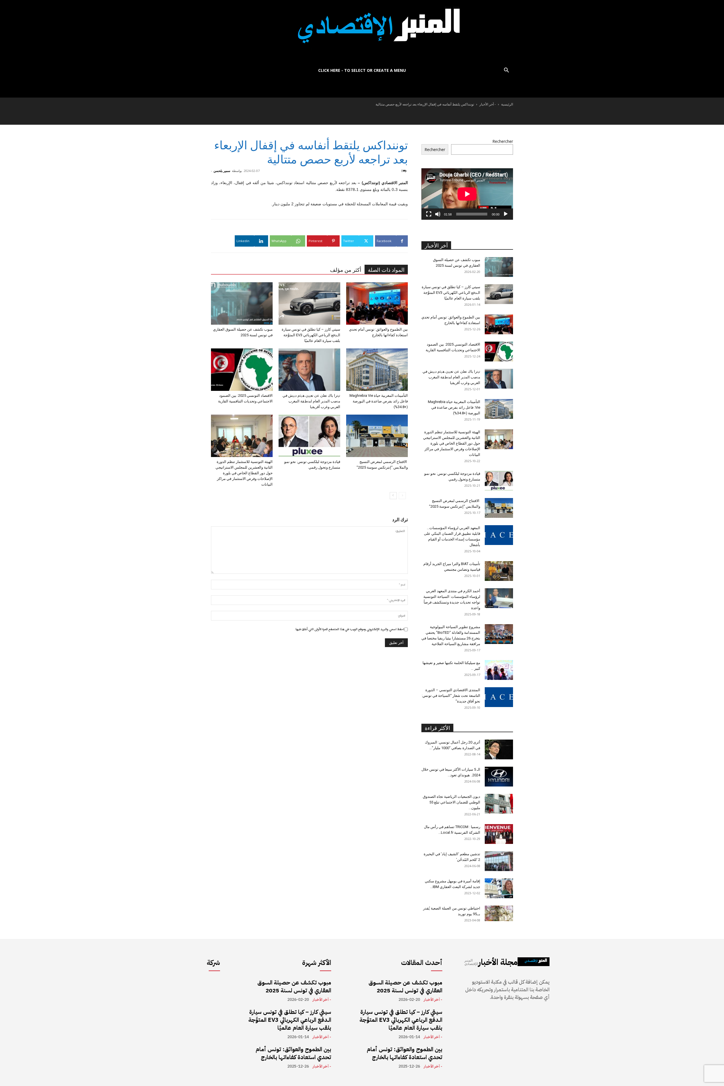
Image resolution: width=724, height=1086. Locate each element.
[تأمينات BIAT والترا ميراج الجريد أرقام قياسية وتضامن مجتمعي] (499, 571)
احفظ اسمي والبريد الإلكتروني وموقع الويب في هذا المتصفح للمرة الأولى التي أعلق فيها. (349, 629)
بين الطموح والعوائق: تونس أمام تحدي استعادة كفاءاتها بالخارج (293, 1053)
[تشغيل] (505, 214)
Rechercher (502, 141)
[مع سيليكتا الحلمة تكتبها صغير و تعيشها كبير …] (499, 670)
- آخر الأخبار (487, 104)
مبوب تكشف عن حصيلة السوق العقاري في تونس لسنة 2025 (294, 986)
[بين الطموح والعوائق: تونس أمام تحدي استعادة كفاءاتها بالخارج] (377, 303)
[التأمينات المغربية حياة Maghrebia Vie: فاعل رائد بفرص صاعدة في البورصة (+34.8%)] (377, 369)
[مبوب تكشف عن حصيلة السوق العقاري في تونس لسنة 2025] (242, 303)
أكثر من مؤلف (345, 270)
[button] (506, 71)
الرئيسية (507, 104)
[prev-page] (402, 495)
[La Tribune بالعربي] (362, 32)
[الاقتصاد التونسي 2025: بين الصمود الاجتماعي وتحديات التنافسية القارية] (242, 369)
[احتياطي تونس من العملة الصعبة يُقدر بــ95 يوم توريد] (499, 913)
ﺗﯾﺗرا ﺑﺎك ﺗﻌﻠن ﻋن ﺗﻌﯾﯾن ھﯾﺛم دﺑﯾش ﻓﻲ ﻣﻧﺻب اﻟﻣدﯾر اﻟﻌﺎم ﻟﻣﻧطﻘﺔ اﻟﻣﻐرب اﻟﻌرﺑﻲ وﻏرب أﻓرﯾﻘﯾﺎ (311, 401)
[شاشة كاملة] (429, 214)
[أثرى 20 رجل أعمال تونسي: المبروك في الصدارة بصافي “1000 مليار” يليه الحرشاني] (499, 749)
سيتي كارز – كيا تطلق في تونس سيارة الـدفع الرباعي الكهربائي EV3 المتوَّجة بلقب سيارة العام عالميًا (311, 335)
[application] (467, 194)
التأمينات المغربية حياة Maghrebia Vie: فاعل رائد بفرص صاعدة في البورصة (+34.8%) (378, 401)
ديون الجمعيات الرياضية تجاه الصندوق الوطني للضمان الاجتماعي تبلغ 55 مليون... (451, 802)
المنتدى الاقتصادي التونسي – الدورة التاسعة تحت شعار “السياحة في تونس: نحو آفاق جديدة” (451, 695)
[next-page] (393, 495)
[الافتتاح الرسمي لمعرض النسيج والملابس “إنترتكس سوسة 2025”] (377, 436)
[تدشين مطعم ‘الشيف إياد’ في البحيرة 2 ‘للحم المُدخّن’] (499, 861)
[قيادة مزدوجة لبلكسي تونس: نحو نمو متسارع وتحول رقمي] (309, 436)
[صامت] (438, 214)
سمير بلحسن (222, 171)
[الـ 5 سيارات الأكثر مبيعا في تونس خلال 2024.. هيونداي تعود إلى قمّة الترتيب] (499, 777)
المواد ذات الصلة (386, 270)
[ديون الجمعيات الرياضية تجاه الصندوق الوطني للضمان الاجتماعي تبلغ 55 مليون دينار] (499, 804)
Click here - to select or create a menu (362, 70)
